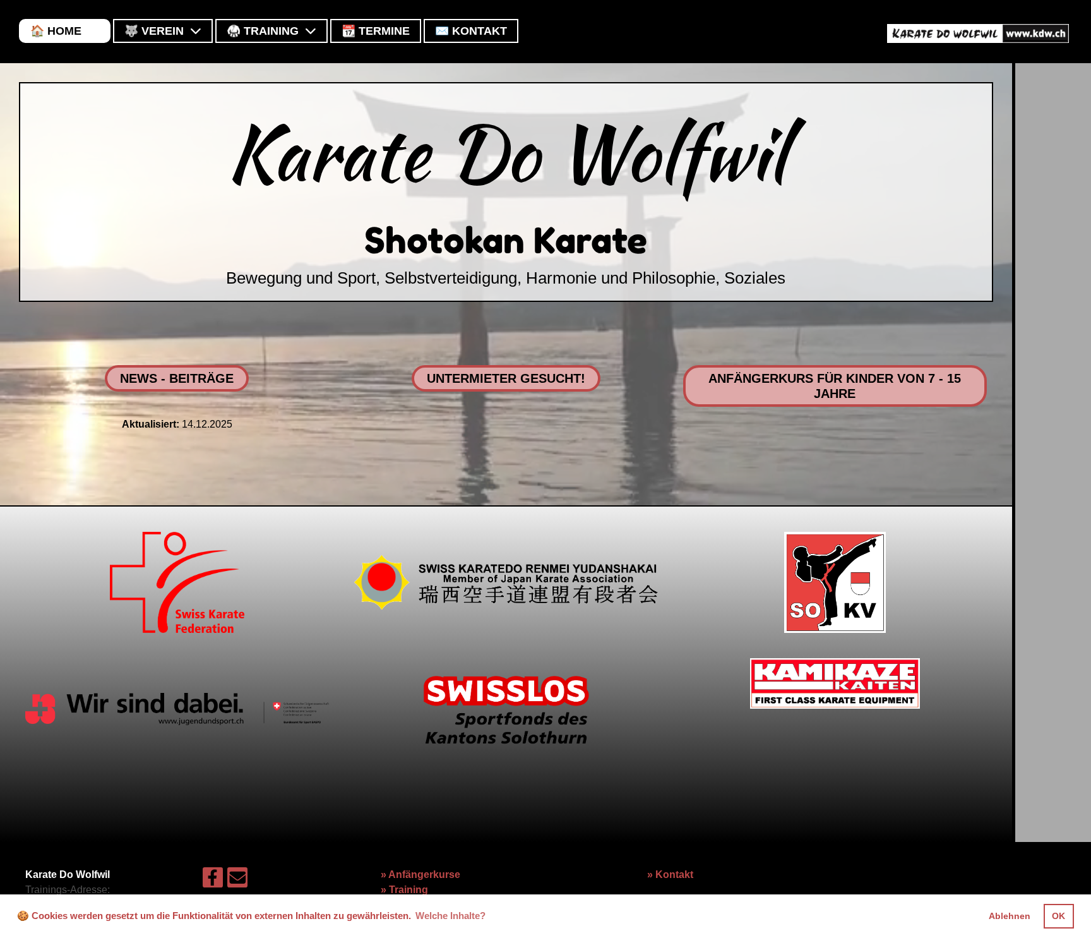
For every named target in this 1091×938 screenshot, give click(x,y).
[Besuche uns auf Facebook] (213, 880)
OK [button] (1058, 916)
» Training (404, 889)
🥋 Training (263, 31)
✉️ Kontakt (471, 31)
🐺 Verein (154, 31)
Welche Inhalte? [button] (450, 915)
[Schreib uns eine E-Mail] (237, 880)
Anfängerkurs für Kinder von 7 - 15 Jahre (834, 385)
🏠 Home (55, 31)
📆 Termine (376, 31)
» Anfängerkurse (420, 874)
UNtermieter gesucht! (506, 378)
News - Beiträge (177, 378)
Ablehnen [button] (1009, 916)
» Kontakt (670, 874)
